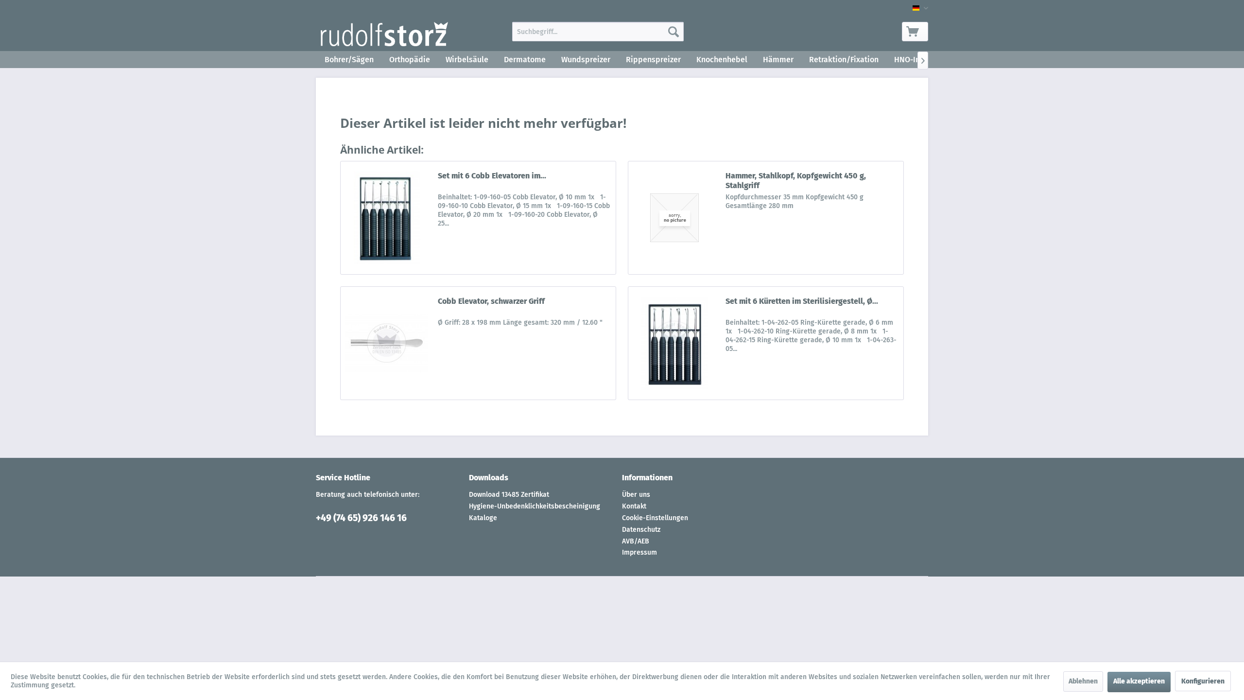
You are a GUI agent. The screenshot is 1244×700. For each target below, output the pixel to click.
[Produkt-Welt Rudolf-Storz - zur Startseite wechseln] (384, 34)
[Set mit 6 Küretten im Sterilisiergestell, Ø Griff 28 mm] (674, 343)
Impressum (639, 552)
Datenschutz (641, 529)
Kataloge (483, 518)
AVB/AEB (635, 541)
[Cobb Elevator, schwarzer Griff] (387, 343)
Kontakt (634, 506)
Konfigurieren (1203, 681)
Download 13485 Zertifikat (509, 494)
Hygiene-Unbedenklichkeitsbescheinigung (534, 506)
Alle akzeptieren (1139, 681)
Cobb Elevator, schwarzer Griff (491, 301)
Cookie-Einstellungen (655, 518)
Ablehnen (1083, 681)
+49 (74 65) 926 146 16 (361, 518)
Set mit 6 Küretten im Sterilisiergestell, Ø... (802, 301)
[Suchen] (673, 31)
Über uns (636, 494)
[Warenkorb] (915, 31)
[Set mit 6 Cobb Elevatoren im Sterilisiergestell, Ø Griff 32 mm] (387, 217)
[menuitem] (598, 31)
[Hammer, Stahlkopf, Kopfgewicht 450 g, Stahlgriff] (674, 217)
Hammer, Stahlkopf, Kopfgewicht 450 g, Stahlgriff (796, 180)
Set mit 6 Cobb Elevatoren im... (492, 175)
